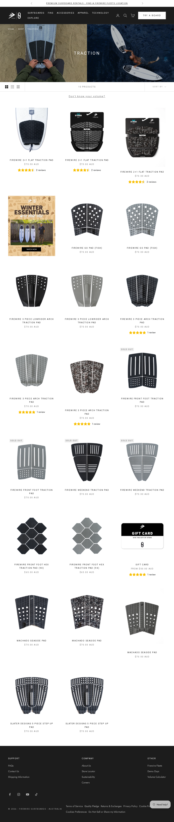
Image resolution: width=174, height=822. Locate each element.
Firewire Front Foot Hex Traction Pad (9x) (31, 566)
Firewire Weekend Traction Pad (87, 490)
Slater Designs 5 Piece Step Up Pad (31, 725)
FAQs (11, 765)
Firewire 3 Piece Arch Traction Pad (142, 321)
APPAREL (83, 13)
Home (11, 29)
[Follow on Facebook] (10, 794)
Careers (86, 782)
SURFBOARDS (36, 13)
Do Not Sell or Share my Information (107, 811)
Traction (33, 29)
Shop (21, 29)
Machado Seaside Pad (32, 641)
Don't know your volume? (87, 96)
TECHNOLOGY (100, 13)
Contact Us (13, 771)
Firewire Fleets (154, 765)
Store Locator (88, 771)
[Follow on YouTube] (27, 794)
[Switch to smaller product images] (12, 86)
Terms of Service (74, 806)
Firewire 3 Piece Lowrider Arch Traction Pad (32, 321)
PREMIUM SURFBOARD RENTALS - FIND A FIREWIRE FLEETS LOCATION (87, 3)
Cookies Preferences (76, 811)
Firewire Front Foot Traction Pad (142, 400)
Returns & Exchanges (111, 806)
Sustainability (88, 777)
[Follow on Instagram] (18, 794)
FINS (51, 13)
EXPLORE (33, 18)
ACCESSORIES (65, 13)
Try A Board (152, 15)
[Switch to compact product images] (18, 86)
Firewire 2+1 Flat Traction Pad (32, 160)
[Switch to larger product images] (6, 86)
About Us (86, 765)
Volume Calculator (156, 777)
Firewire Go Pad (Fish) (87, 248)
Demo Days (153, 771)
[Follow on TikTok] (36, 794)
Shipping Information (18, 777)
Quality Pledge (91, 806)
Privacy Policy (130, 806)
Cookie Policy (146, 806)
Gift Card (142, 564)
